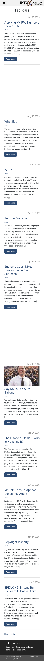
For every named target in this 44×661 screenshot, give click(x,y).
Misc (6, 125)
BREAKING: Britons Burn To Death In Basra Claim (20, 589)
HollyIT (16, 659)
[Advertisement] (22, 90)
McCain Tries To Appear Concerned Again (20, 491)
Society (7, 30)
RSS (37, 656)
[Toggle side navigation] (4, 3)
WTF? (8, 170)
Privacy (32, 656)
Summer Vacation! (16, 218)
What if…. (10, 121)
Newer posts (9, 634)
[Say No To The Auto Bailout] (22, 376)
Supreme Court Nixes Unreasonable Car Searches (18, 270)
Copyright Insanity (16, 542)
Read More (10, 59)
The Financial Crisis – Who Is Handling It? (22, 439)
